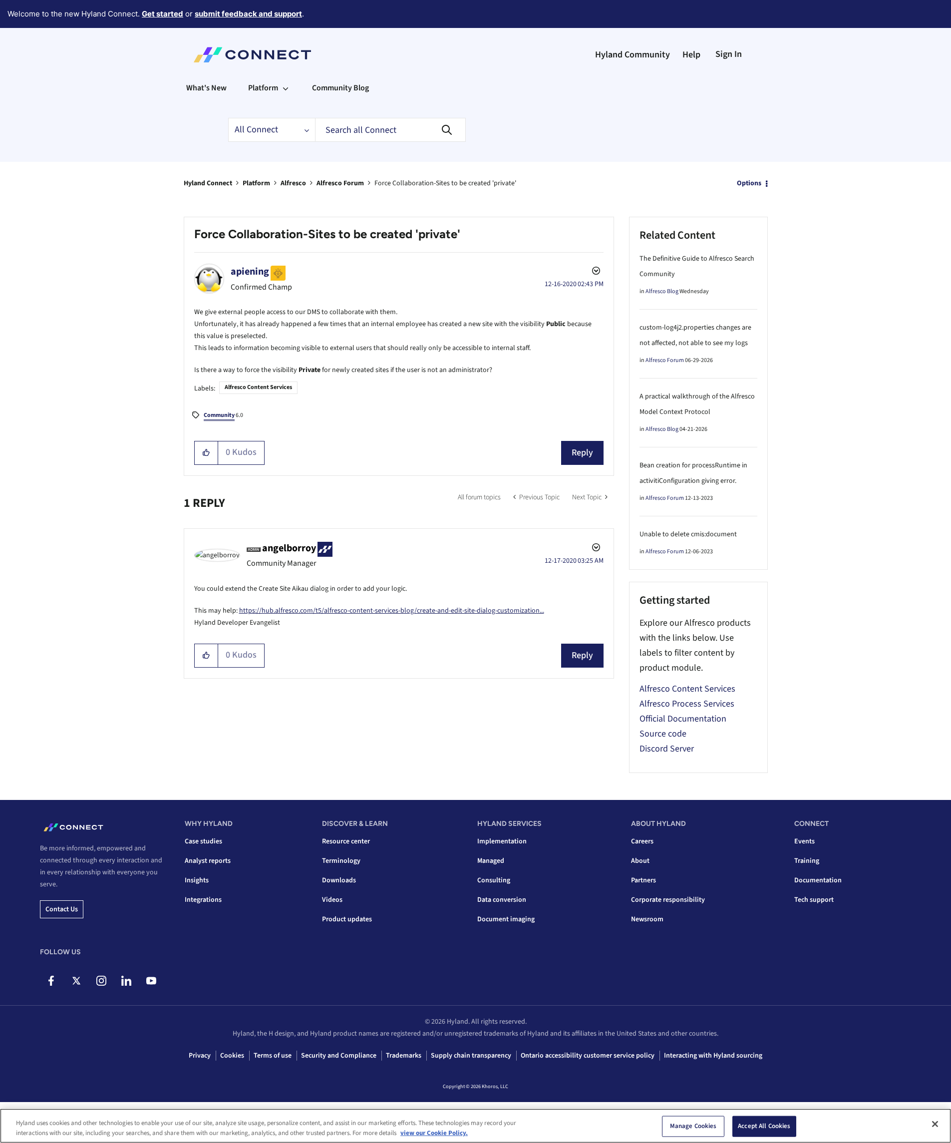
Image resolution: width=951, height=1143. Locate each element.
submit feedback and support (248, 13)
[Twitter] (76, 981)
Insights (197, 880)
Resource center (346, 841)
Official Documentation (682, 719)
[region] (475, 1126)
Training (806, 861)
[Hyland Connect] (252, 55)
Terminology (341, 861)
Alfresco (293, 183)
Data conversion (501, 900)
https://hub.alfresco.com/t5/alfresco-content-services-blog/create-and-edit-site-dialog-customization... (391, 611)
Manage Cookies (693, 1126)
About (640, 861)
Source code (662, 734)
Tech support (814, 900)
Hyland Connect (208, 183)
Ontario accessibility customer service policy (587, 1056)
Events (804, 841)
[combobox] (390, 130)
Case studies (203, 841)
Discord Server (666, 749)
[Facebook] (51, 981)
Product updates (347, 919)
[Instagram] (101, 981)
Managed (490, 861)
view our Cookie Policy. (434, 1132)
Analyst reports (208, 861)
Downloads (339, 880)
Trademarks (403, 1056)
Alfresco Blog (661, 291)
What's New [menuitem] (206, 87)
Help (691, 54)
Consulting (493, 880)
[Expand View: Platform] (286, 88)
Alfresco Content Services (258, 387)
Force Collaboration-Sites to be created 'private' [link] (445, 183)
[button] (206, 452)
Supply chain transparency (471, 1056)
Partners (643, 880)
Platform (256, 183)
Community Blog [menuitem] (340, 87)
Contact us (61, 909)
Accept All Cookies (764, 1126)
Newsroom (647, 919)
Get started (162, 13)
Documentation (818, 880)
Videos (332, 900)
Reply (582, 452)
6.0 (223, 415)
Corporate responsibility (668, 900)
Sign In (728, 54)
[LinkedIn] (126, 981)
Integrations (203, 900)
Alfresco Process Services (686, 704)
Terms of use (273, 1056)
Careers (642, 841)
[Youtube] (151, 981)
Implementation (502, 841)
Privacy (200, 1056)
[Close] (935, 1124)
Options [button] (749, 183)
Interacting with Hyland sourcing (713, 1056)
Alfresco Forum (340, 183)
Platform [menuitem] (263, 87)
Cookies (232, 1056)
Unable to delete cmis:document (688, 534)
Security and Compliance (338, 1056)
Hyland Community (632, 54)
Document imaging (506, 919)
